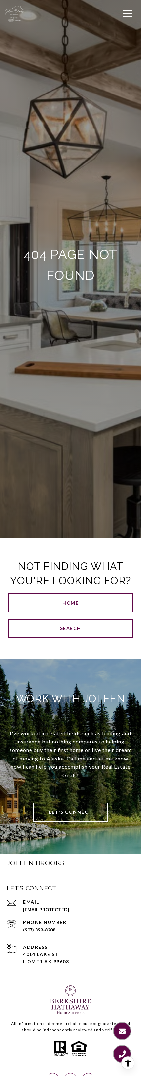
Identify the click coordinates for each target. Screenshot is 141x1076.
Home (70, 603)
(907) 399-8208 (39, 929)
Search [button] (70, 628)
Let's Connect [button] (70, 812)
